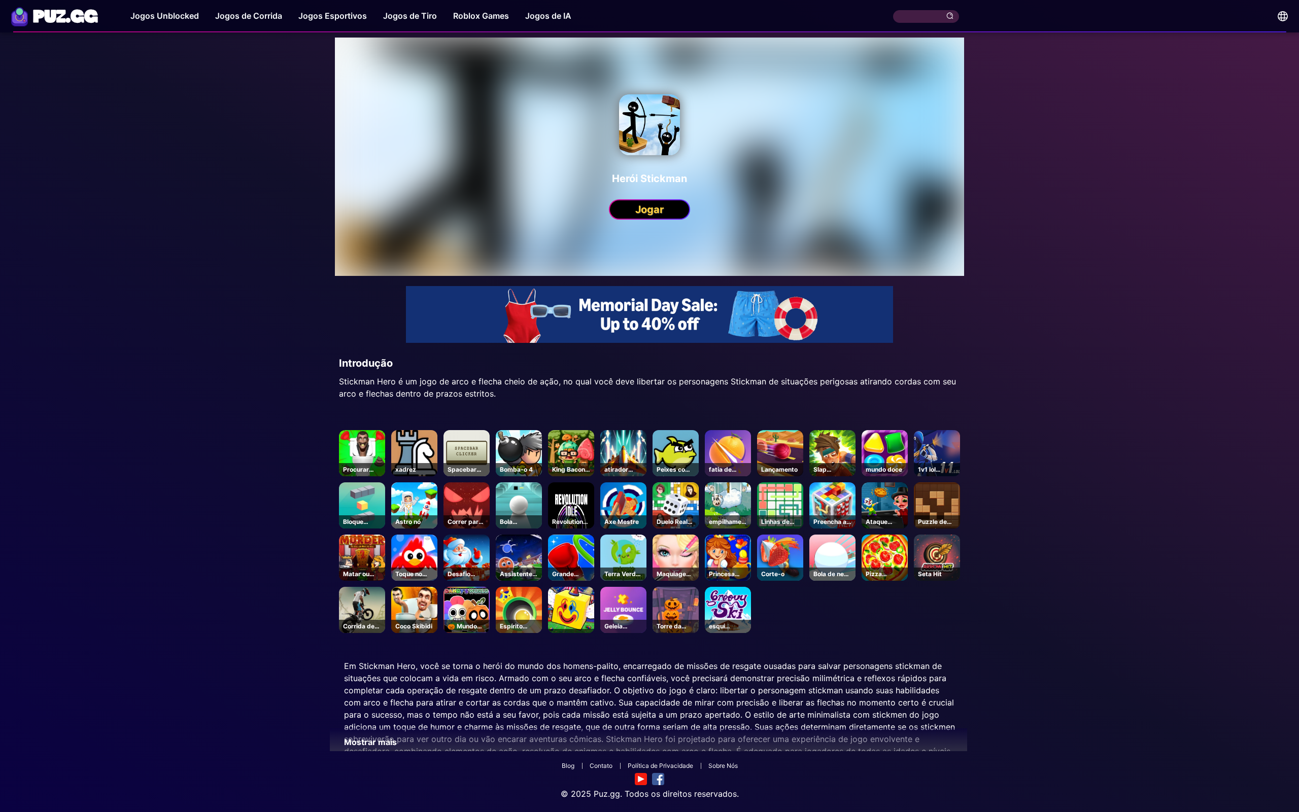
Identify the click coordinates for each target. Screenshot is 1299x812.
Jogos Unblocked (164, 16)
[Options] (1283, 16)
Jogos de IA (548, 16)
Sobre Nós (723, 765)
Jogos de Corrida (248, 16)
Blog (568, 765)
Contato (601, 765)
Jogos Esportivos (332, 16)
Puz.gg (607, 794)
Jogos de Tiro (410, 16)
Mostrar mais (370, 742)
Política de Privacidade (660, 765)
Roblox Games (481, 16)
